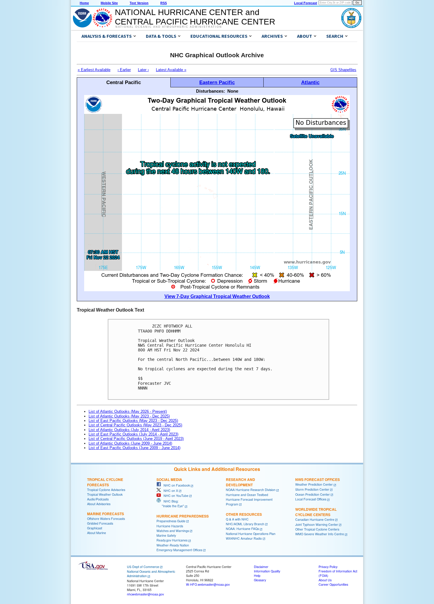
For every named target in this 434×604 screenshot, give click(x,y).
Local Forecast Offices (310, 499)
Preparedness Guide (170, 521)
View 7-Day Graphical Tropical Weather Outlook (217, 296)
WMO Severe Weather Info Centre (319, 534)
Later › (143, 70)
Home (84, 3)
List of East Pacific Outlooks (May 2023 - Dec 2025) (133, 420)
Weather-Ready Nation (172, 545)
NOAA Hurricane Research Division (250, 489)
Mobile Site (109, 3)
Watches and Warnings (172, 530)
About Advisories (98, 504)
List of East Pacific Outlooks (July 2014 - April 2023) (133, 434)
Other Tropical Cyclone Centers (317, 529)
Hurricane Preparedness (182, 516)
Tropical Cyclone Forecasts (105, 482)
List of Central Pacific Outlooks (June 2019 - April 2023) (136, 438)
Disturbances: (210, 91)
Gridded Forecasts (100, 523)
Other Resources (244, 514)
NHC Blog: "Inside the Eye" (170, 503)
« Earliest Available (94, 70)
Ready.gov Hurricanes (171, 540)
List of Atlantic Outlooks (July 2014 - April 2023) (129, 430)
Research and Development (240, 482)
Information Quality (267, 571)
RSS (163, 3)
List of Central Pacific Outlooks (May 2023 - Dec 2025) (135, 425)
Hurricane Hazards (169, 526)
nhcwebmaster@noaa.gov (145, 594)
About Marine (96, 533)
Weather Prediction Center (314, 484)
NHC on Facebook (175, 485)
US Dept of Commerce (143, 566)
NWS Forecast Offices (317, 479)
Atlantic (310, 82)
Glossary (260, 580)
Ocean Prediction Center (312, 494)
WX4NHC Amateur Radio (244, 538)
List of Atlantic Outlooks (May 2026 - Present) (128, 411)
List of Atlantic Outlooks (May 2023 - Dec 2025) (129, 416)
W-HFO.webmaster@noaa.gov (208, 584)
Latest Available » (171, 70)
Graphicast (94, 528)
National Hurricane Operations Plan (250, 533)
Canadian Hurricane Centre (314, 519)
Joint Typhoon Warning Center (316, 524)
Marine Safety (166, 535)
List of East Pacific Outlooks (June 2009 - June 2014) (134, 448)
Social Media (169, 479)
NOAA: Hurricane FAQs (242, 528)
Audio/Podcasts (98, 499)
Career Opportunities (333, 584)
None (232, 91)
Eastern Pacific (217, 82)
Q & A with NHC (237, 519)
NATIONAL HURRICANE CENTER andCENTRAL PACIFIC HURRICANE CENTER (195, 17)
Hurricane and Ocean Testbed (247, 494)
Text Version (139, 3)
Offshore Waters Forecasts (106, 518)
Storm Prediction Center (312, 489)
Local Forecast (305, 3)
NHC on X (169, 490)
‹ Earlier (124, 70)
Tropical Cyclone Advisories (106, 489)
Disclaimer (261, 566)
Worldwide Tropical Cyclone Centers (316, 512)
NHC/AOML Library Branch (245, 524)
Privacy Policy (328, 566)
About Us (325, 580)
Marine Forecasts (105, 513)
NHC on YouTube (174, 495)
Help (257, 575)
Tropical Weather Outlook (105, 494)
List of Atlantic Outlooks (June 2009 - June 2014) (130, 443)
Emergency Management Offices (179, 550)
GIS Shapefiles (343, 70)
